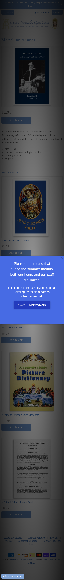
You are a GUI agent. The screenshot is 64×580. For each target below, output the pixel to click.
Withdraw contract (13, 576)
